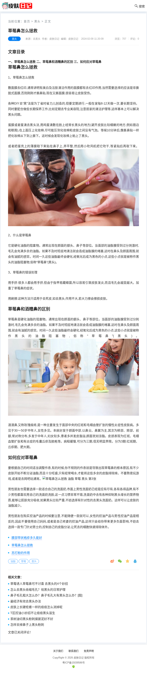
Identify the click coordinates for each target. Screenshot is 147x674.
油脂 (13, 561)
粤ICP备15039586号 (73, 662)
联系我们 (73, 650)
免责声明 (89, 650)
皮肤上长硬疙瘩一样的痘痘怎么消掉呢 (36, 607)
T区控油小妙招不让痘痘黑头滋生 (32, 613)
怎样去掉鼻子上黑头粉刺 (27, 624)
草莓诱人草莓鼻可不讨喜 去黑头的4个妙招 (39, 583)
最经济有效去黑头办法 (25, 601)
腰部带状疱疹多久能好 (26, 537)
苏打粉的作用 (20, 553)
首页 (27, 21)
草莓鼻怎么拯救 (22, 545)
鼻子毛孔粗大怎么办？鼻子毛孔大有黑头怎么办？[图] (46, 595)
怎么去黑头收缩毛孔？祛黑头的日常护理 (37, 589)
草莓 (23, 561)
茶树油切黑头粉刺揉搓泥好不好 (31, 619)
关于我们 (58, 650)
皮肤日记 (79, 657)
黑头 (37, 21)
